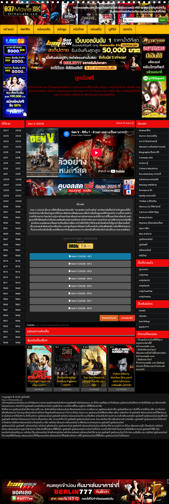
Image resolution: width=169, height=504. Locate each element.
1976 (17, 266)
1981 (5, 255)
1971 (5, 282)
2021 (5, 146)
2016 (17, 157)
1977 (5, 266)
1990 (18, 228)
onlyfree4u (145, 296)
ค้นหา (162, 20)
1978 (17, 261)
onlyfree (143, 275)
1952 (17, 331)
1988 (17, 234)
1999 (5, 206)
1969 (5, 288)
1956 (17, 321)
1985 (5, 244)
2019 (5, 152)
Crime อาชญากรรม (148, 168)
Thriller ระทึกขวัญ (147, 201)
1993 (5, 223)
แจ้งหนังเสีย (127, 318)
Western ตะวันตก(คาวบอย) (152, 146)
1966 (17, 293)
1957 (5, 321)
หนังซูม (61, 29)
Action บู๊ (129, 123)
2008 (18, 179)
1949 (5, 342)
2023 (6, 141)
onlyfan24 (144, 280)
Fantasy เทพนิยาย (148, 185)
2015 (5, 163)
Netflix (25, 29)
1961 (5, 310)
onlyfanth (144, 285)
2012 (17, 168)
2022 (18, 141)
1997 (5, 212)
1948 (17, 342)
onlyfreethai (145, 291)
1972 (17, 277)
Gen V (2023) (36, 124)
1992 (17, 223)
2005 (6, 190)
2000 (18, 201)
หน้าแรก (8, 29)
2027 (6, 130)
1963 (5, 304)
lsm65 (142, 310)
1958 (17, 315)
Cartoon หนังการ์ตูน (149, 212)
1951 (5, 337)
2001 (5, 201)
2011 (5, 174)
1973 (5, 277)
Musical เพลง (145, 217)
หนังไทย (78, 29)
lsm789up (144, 321)
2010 (18, 174)
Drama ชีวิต (144, 130)
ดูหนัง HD (64, 325)
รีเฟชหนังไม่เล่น (109, 318)
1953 (5, 331)
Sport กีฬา (144, 228)
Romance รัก (145, 190)
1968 (17, 288)
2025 (6, 136)
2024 (18, 136)
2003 (6, 195)
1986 (17, 239)
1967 (5, 293)
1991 (5, 228)
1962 (17, 304)
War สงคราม (145, 234)
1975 (5, 272)
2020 (18, 146)
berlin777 (144, 327)
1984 (17, 244)
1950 (17, 337)
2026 (18, 130)
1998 (17, 206)
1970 (17, 282)
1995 (5, 217)
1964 (17, 299)
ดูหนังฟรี (25, 397)
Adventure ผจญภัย (148, 179)
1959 (5, 315)
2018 (17, 152)
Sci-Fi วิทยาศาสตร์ (148, 141)
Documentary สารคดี (150, 174)
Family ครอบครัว (147, 195)
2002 (18, 195)
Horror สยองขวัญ (148, 136)
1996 (17, 212)
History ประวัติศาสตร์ (149, 206)
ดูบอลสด (143, 269)
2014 (17, 163)
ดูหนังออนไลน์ (70, 238)
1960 (18, 310)
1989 (5, 234)
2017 (5, 157)
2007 (6, 185)
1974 (17, 272)
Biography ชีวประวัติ (149, 152)
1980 (18, 255)
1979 (5, 261)
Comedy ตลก (146, 157)
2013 (5, 168)
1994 (17, 217)
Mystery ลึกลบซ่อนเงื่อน (151, 223)
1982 (17, 250)
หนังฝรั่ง (96, 29)
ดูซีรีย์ (112, 29)
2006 (18, 185)
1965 (5, 299)
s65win (142, 316)
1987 (5, 239)
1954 (17, 326)
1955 (5, 326)
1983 (5, 250)
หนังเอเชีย (43, 29)
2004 (18, 190)
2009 (6, 179)
